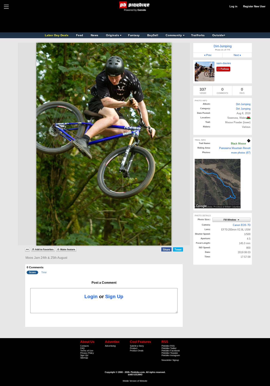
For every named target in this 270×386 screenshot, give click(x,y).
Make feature (67, 249)
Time (44, 272)
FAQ (82, 348)
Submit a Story (137, 346)
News (94, 35)
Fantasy (134, 35)
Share (166, 249)
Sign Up (114, 296)
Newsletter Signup (170, 360)
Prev (208, 55)
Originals (112, 35)
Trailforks (198, 35)
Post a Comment (104, 282)
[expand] (27, 249)
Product (133, 348)
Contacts (84, 346)
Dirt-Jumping (243, 104)
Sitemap (84, 358)
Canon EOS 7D (241, 225)
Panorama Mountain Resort (234, 148)
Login (91, 296)
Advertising (110, 346)
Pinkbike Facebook (170, 350)
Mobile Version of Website (135, 381)
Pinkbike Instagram (170, 355)
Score (32, 272)
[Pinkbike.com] (135, 4)
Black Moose (238, 143)
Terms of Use (86, 350)
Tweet (178, 249)
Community (174, 35)
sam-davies (223, 63)
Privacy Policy (87, 353)
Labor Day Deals (57, 35)
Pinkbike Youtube (169, 353)
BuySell (152, 35)
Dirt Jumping (243, 108)
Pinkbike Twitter (169, 348)
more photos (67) (240, 152)
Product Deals (136, 350)
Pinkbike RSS (168, 346)
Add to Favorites (44, 249)
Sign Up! (84, 355)
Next (236, 55)
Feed (79, 35)
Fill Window (230, 219)
